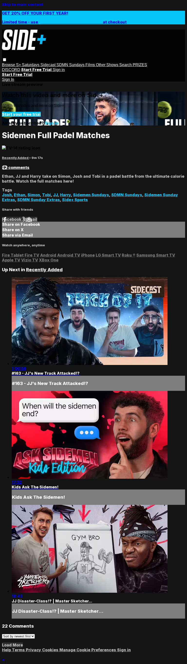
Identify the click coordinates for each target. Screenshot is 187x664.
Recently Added (15, 158)
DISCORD (11, 70)
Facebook (12, 219)
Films (90, 65)
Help (7, 649)
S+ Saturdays (28, 65)
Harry (65, 194)
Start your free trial (21, 114)
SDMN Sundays (70, 65)
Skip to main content (22, 4)
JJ (55, 194)
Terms (19, 649)
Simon (34, 194)
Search (126, 65)
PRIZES (140, 65)
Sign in (59, 70)
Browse (9, 65)
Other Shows (107, 65)
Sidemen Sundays (91, 194)
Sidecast (48, 65)
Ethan (19, 194)
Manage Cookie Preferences (88, 649)
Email (31, 219)
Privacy (34, 649)
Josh (7, 194)
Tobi (46, 194)
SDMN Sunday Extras (38, 199)
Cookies (50, 649)
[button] (4, 59)
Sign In (8, 79)
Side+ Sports (75, 199)
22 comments (15, 167)
